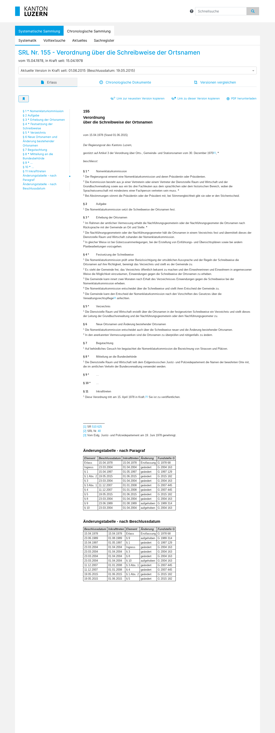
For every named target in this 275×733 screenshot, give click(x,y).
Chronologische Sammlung (89, 31)
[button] (191, 11)
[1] (214, 152)
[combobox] (137, 70)
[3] (146, 396)
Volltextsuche (54, 40)
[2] (114, 298)
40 (99, 431)
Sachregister (104, 40)
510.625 (97, 426)
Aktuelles (79, 40)
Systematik (27, 40)
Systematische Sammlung (39, 31)
